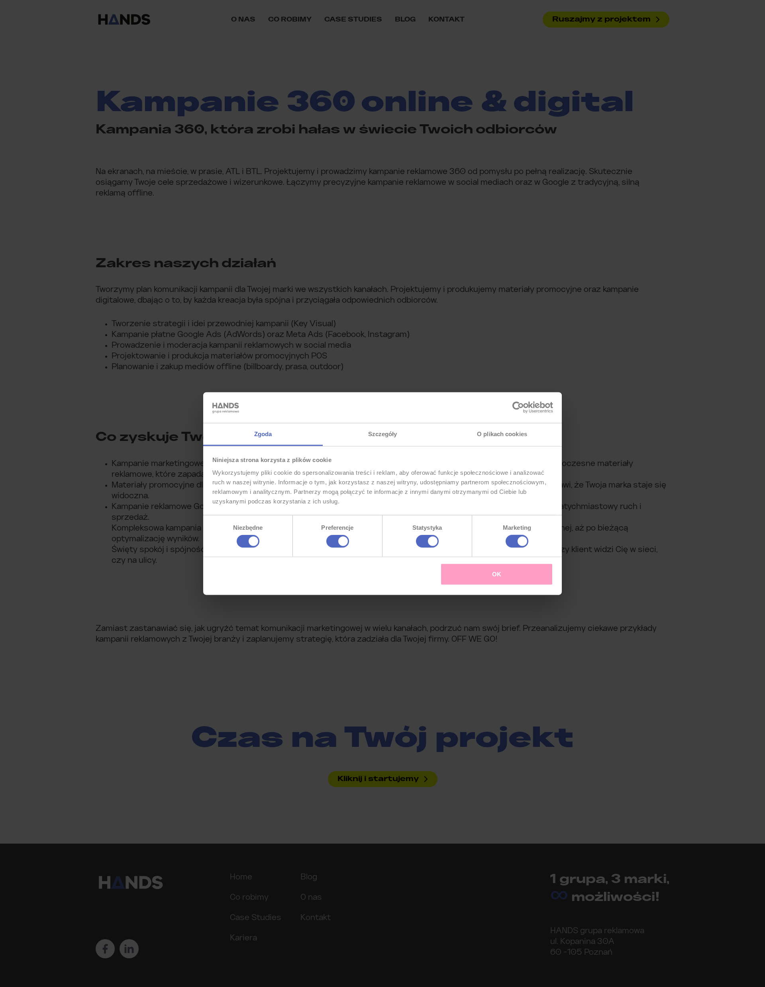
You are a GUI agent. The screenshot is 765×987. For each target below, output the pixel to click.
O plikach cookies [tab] (502, 434)
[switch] (337, 541)
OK (496, 573)
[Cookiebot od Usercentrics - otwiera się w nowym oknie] (518, 407)
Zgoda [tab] (263, 434)
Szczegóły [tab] (382, 434)
